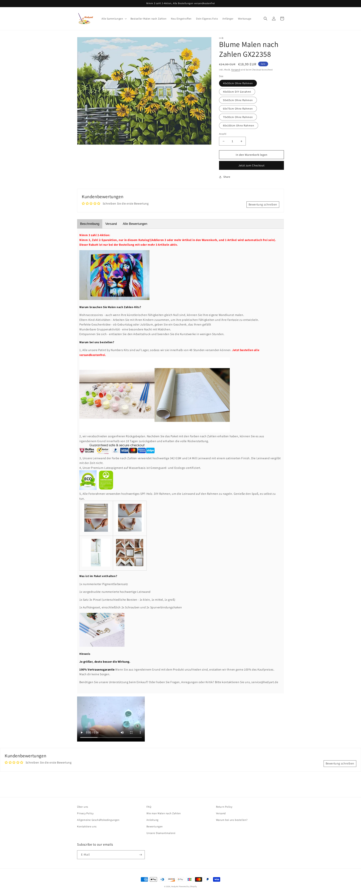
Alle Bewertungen (135, 224)
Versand (235, 69)
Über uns (82, 806)
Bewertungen (154, 826)
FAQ (148, 806)
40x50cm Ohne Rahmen (238, 83)
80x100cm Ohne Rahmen (238, 125)
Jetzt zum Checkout (251, 165)
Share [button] (226, 176)
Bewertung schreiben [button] (263, 204)
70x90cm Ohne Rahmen (238, 117)
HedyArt (174, 886)
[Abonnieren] (140, 854)
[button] (113, 19)
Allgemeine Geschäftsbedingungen (98, 820)
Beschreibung (89, 224)
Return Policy (224, 806)
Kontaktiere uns (87, 826)
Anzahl (222, 133)
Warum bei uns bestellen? (232, 820)
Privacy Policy (85, 813)
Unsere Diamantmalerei (160, 833)
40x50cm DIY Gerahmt (237, 91)
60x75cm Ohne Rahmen (238, 108)
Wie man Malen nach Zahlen (163, 813)
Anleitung (152, 820)
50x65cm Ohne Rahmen (238, 100)
